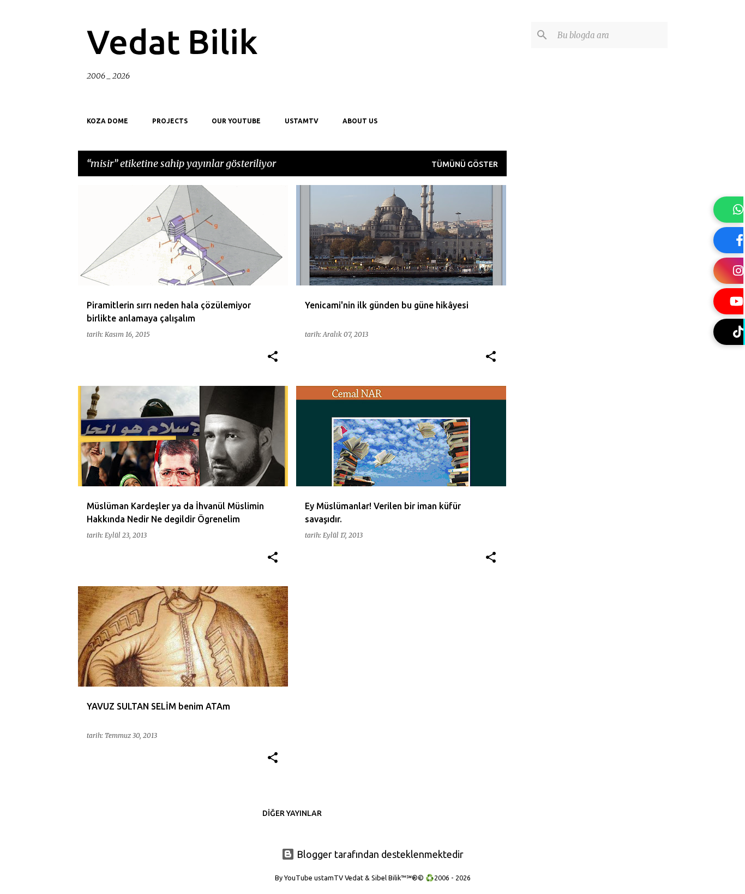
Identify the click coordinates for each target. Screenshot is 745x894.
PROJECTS (170, 120)
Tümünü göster (464, 164)
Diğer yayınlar (292, 813)
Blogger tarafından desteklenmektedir (379, 854)
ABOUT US (360, 120)
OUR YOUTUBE (236, 120)
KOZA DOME (107, 120)
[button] (272, 357)
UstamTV (302, 120)
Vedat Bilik (172, 41)
